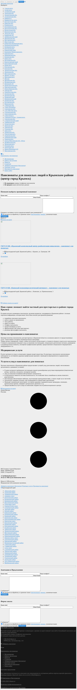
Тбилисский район (11, 551)
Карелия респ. (9, 53)
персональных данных (38, 214)
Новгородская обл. (11, 87)
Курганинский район (11, 526)
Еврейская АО (9, 35)
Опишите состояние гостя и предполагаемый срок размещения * (22, 212)
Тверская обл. (9, 125)
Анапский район (10, 492)
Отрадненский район (11, 539)
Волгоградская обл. (11, 28)
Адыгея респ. (9, 8)
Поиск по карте (7, 219)
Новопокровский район (12, 536)
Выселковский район (11, 502)
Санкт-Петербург (10, 107)
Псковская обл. (9, 100)
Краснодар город (10, 521)
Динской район (9, 509)
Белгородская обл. (10, 22)
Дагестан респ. (9, 33)
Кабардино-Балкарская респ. (14, 43)
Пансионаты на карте (9, 388)
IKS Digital (21, 687)
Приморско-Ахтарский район (14, 543)
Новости (7, 162)
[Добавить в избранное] (5, 253)
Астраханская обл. (10, 17)
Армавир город (9, 496)
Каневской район (10, 516)
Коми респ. (8, 58)
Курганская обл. (10, 67)
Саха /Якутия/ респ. (11, 110)
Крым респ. (8, 65)
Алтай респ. (8, 10)
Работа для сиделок (11, 160)
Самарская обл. (9, 105)
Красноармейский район (12, 519)
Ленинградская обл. (11, 70)
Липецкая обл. (9, 72)
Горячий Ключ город (11, 506)
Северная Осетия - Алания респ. (15, 117)
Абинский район (10, 491)
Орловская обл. (9, 94)
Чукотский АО (9, 147)
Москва (7, 79)
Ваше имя (4, 195)
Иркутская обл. (9, 42)
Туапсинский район (11, 558)
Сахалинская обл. (10, 112)
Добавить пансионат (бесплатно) (15, 165)
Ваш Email (37, 197)
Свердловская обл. (10, 114)
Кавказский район (10, 512)
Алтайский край (10, 11)
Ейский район (9, 511)
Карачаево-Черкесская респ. (13, 52)
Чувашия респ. (9, 146)
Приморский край (10, 99)
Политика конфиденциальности (11, 684)
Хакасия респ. (9, 139)
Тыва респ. (8, 131)
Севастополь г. (9, 115)
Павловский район (11, 541)
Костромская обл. (10, 60)
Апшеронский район (11, 494)
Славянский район (11, 546)
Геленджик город (10, 504)
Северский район (10, 544)
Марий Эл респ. (10, 75)
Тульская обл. (9, 129)
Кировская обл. (9, 57)
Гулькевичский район (11, 507)
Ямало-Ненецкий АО (11, 149)
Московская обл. (10, 80)
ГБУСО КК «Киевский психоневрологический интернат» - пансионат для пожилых (35, 288)
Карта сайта (8, 170)
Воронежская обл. (10, 32)
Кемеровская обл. (10, 55)
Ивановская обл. (10, 38)
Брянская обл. (9, 23)
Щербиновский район (12, 563)
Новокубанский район (12, 534)
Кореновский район (11, 518)
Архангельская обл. (11, 15)
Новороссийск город (11, 538)
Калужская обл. (9, 48)
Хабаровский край (10, 137)
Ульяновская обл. (10, 136)
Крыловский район (11, 523)
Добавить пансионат (9, 644)
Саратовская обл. (10, 109)
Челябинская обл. (10, 142)
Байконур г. (8, 18)
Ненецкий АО (9, 84)
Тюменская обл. (10, 132)
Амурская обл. (9, 13)
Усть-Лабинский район (12, 561)
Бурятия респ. (9, 25)
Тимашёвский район (11, 554)
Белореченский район (11, 499)
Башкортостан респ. (11, 20)
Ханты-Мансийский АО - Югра (15, 141)
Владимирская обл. (11, 27)
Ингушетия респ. (10, 40)
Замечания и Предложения (11, 678)
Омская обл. (8, 90)
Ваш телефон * (45, 195)
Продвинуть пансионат (12, 169)
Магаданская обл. (10, 74)
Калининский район (11, 514)
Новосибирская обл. (11, 89)
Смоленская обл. (10, 119)
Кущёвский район (10, 528)
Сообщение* (5, 590)
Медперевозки (9, 159)
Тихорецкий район (11, 556)
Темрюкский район (11, 553)
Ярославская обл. (10, 151)
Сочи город (8, 548)
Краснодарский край (11, 62)
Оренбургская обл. (10, 92)
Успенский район (10, 559)
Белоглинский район (11, 497)
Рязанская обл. (9, 104)
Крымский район (10, 524)
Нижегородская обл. (11, 85)
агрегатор (7, 3)
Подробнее (4, 256)
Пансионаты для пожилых (9, 155)
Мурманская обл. (10, 82)
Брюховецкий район (11, 501)
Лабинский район (10, 529)
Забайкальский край (11, 37)
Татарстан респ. (10, 124)
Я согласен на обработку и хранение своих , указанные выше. (30, 214)
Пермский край (9, 97)
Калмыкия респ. (10, 47)
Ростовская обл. (10, 102)
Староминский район (11, 549)
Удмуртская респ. (10, 134)
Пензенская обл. (10, 95)
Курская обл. (9, 68)
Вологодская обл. (10, 30)
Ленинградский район (12, 531)
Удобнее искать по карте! (10, 303)
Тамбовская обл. (10, 122)
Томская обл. (9, 127)
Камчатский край (10, 50)
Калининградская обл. (12, 45)
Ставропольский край (12, 120)
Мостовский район (11, 533)
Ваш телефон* (44, 573)
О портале (8, 164)
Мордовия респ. (10, 77)
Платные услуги (10, 167)
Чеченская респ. (10, 144)
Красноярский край (11, 63)
